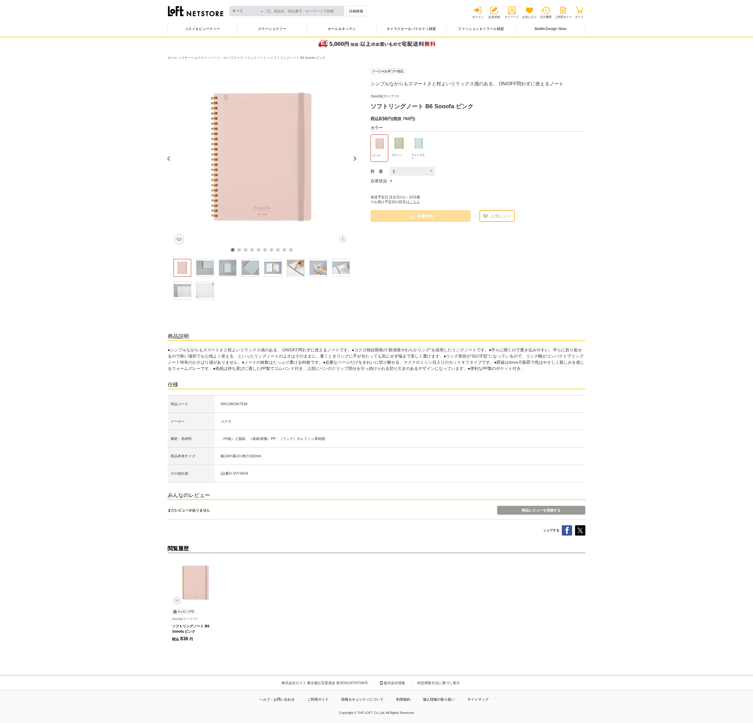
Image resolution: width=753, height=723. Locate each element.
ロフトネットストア (196, 11)
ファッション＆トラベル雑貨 (481, 29)
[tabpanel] (262, 157)
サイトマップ (478, 699)
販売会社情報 (394, 683)
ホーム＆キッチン (342, 29)
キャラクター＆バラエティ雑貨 (411, 29)
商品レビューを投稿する (541, 510)
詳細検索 (356, 11)
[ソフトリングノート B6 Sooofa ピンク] (195, 582)
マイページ (511, 17)
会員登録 (494, 17)
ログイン (478, 17)
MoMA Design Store (551, 29)
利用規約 (403, 699)
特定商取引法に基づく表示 (438, 683)
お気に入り (529, 17)
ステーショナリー (272, 29)
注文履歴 (546, 17)
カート (579, 17)
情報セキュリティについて (362, 699)
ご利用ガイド (563, 17)
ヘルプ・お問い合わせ (277, 699)
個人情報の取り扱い (439, 699)
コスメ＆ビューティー (202, 29)
